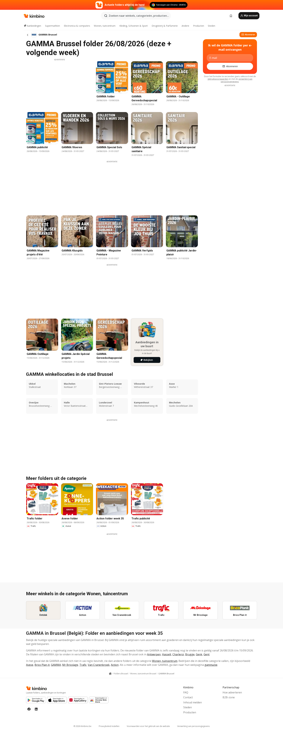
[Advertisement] (59, 84)
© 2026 (82, 726)
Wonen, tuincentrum (104, 25)
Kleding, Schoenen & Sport (133, 25)
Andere (185, 25)
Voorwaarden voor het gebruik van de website (148, 726)
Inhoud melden (192, 702)
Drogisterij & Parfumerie (165, 25)
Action (115, 665)
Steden (211, 25)
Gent (206, 654)
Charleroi (178, 654)
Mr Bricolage (70, 665)
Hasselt (166, 654)
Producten (198, 25)
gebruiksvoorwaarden (218, 79)
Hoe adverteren (232, 692)
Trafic (82, 665)
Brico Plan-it (42, 665)
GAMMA (56, 665)
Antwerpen (154, 654)
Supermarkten (52, 25)
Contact (188, 697)
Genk (199, 654)
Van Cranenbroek (99, 665)
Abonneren (250, 34)
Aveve (29, 665)
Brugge (190, 654)
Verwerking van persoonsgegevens (193, 726)
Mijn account (250, 15)
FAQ (185, 692)
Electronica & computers (77, 25)
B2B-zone (229, 697)
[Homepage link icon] (110, 673)
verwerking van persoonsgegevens (236, 80)
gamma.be (211, 665)
